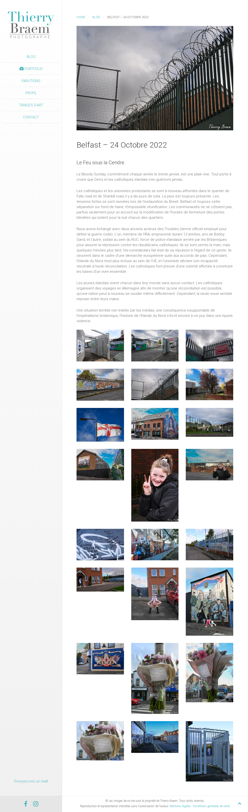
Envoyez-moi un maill (31, 781)
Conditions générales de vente (211, 806)
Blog (31, 57)
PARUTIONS (31, 81)
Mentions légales (180, 806)
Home (81, 17)
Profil (31, 93)
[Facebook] (26, 805)
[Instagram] (36, 805)
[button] (100, 345)
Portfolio (33, 69)
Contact (31, 117)
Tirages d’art (31, 105)
